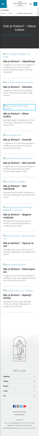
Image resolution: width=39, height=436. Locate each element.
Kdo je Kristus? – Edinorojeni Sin (19, 270)
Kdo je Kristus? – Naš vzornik (19, 162)
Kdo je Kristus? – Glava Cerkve (15, 115)
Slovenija (5, 10)
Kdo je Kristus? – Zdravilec (17, 86)
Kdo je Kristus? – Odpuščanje (19, 61)
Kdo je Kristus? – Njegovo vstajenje (17, 216)
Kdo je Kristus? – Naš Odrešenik (14, 187)
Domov (3, 13)
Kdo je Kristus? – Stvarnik (17, 139)
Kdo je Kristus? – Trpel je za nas (18, 244)
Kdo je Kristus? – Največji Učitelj (17, 296)
